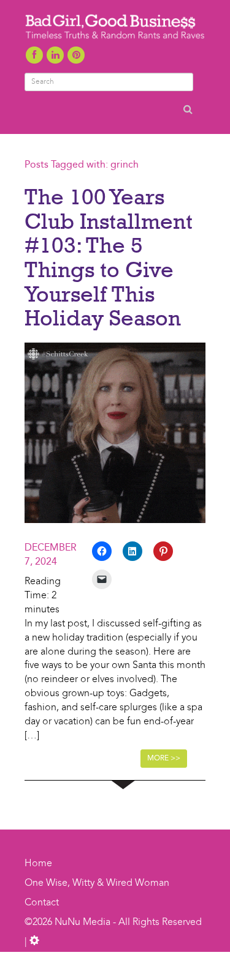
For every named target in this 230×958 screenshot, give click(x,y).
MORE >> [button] (163, 758)
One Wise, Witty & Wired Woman (97, 883)
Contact (42, 903)
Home (38, 864)
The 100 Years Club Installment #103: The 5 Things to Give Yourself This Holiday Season (109, 257)
